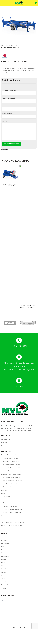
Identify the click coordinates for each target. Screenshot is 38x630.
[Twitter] (12, 150)
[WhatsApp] (14, 150)
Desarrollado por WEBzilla (19, 627)
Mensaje (4, 121)
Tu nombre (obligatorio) (9, 90)
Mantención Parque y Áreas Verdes (11, 525)
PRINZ (3, 565)
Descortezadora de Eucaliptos (11, 477)
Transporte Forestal (7, 519)
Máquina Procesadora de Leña (10, 47)
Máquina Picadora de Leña (10, 458)
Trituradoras (6, 503)
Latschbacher (5, 556)
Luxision (3, 559)
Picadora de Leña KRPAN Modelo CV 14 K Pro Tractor (28, 306)
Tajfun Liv (4, 581)
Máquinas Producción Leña (13, 45)
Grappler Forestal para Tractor (11, 484)
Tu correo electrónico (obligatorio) (12, 106)
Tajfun (3, 578)
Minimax (3, 562)
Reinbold (3, 572)
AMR (2, 537)
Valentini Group (5, 585)
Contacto (19, 386)
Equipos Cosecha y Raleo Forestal (11, 474)
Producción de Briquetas (10, 506)
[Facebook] (10, 150)
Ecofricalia (4, 540)
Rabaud (3, 569)
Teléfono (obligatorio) (8, 98)
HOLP (3, 546)
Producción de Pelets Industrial (12, 512)
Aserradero (4, 490)
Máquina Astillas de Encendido (11, 468)
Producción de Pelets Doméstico (12, 509)
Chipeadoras (6, 496)
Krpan (3, 553)
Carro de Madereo (8, 487)
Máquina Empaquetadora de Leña (12, 471)
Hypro (3, 550)
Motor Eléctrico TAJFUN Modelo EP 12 (10, 185)
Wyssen (3, 588)
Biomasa (3, 493)
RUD (2, 575)
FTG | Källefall (5, 543)
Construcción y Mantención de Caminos (12, 522)
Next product (4, 50)
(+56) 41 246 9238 (19, 346)
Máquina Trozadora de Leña (11, 461)
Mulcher (5, 499)
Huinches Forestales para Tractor (12, 480)
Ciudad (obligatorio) (8, 113)
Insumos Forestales (7, 515)
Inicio (2, 45)
